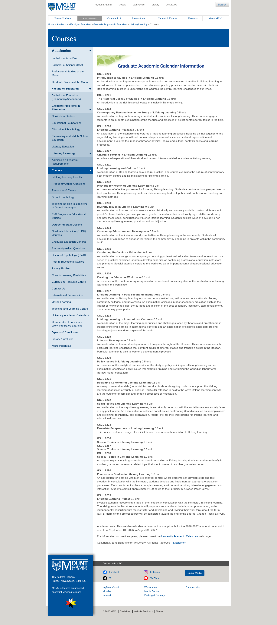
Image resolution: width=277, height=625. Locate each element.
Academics (91, 18)
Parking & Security (154, 595)
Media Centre (151, 591)
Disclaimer (179, 542)
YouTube (154, 578)
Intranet (107, 595)
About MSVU (215, 18)
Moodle (122, 4)
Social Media (194, 573)
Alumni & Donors (167, 18)
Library (155, 4)
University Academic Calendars (179, 536)
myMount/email (111, 587)
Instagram (155, 572)
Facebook (114, 572)
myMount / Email (103, 4)
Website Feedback (143, 611)
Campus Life (114, 18)
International (138, 18)
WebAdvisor (139, 4)
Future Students (62, 18)
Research (193, 18)
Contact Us (171, 4)
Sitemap (160, 611)
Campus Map (193, 587)
